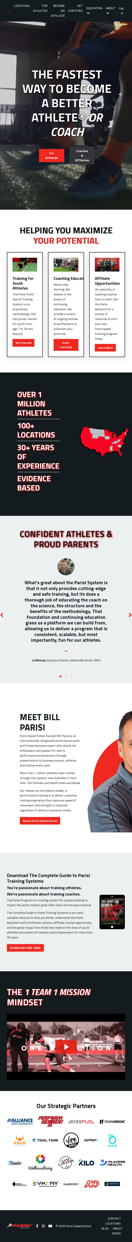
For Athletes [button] (51, 155)
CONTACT (114, 1218)
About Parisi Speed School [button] (40, 821)
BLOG (105, 1228)
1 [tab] (60, 676)
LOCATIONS (22, 5)
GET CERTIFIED (75, 8)
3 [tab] (71, 676)
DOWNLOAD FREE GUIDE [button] (25, 948)
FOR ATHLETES (40, 8)
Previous (1, 615)
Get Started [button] (23, 343)
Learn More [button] (105, 348)
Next (130, 615)
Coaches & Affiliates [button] (82, 155)
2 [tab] (66, 676)
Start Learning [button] (66, 345)
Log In (121, 10)
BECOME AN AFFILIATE (58, 10)
